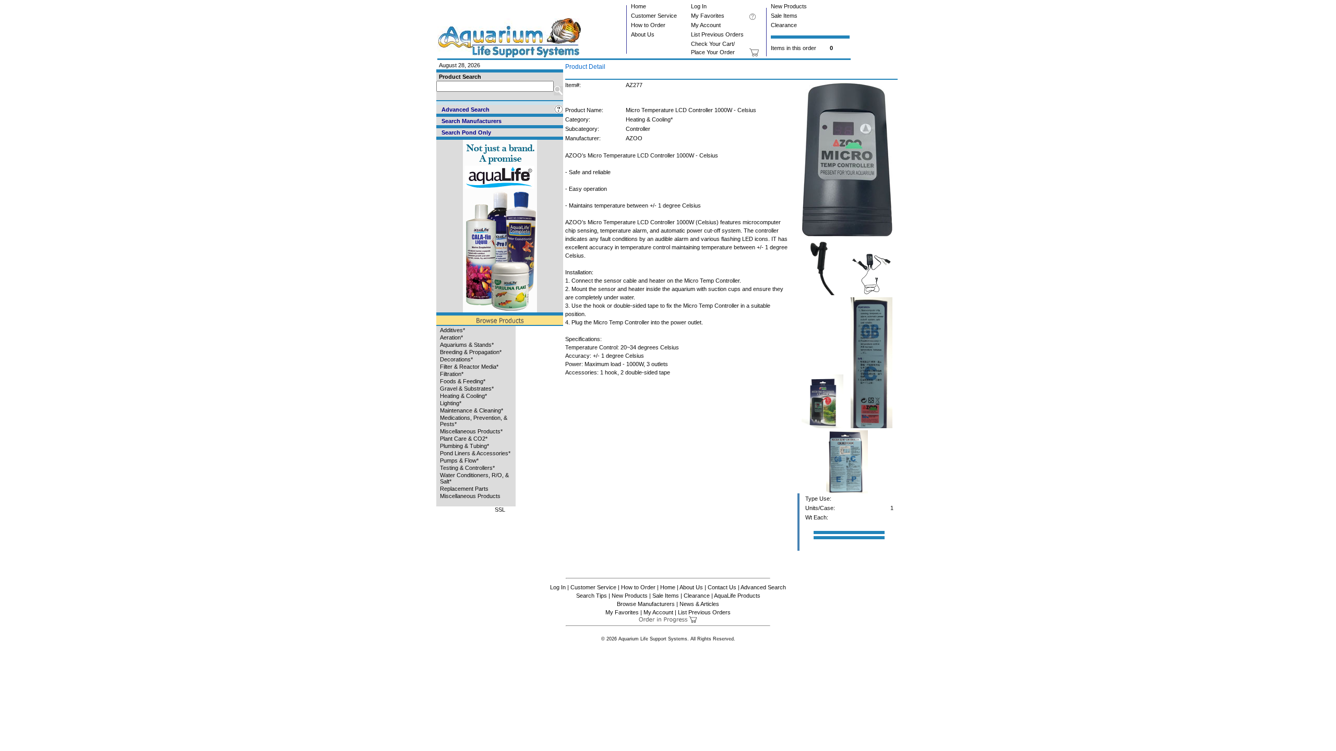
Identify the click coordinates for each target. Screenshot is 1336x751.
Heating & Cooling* (463, 396)
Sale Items (784, 16)
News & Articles (699, 604)
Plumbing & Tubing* (464, 446)
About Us (642, 34)
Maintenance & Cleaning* (471, 410)
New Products (789, 6)
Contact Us (722, 587)
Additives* (452, 330)
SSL (500, 509)
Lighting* (450, 403)
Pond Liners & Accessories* (475, 453)
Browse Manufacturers (646, 604)
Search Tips (591, 595)
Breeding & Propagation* (471, 352)
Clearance (784, 25)
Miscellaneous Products (470, 496)
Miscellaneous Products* (471, 431)
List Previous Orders (717, 34)
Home (638, 6)
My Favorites (707, 16)
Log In (699, 6)
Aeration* (451, 337)
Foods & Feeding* (462, 381)
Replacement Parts (464, 489)
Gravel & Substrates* (467, 388)
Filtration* (451, 374)
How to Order (648, 25)
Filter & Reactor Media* (469, 367)
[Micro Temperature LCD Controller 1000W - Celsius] (847, 235)
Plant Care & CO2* (463, 438)
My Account (706, 25)
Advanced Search (763, 587)
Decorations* (456, 359)
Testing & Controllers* (467, 468)
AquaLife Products (737, 595)
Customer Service (654, 16)
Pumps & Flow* (459, 460)
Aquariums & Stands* (467, 345)
